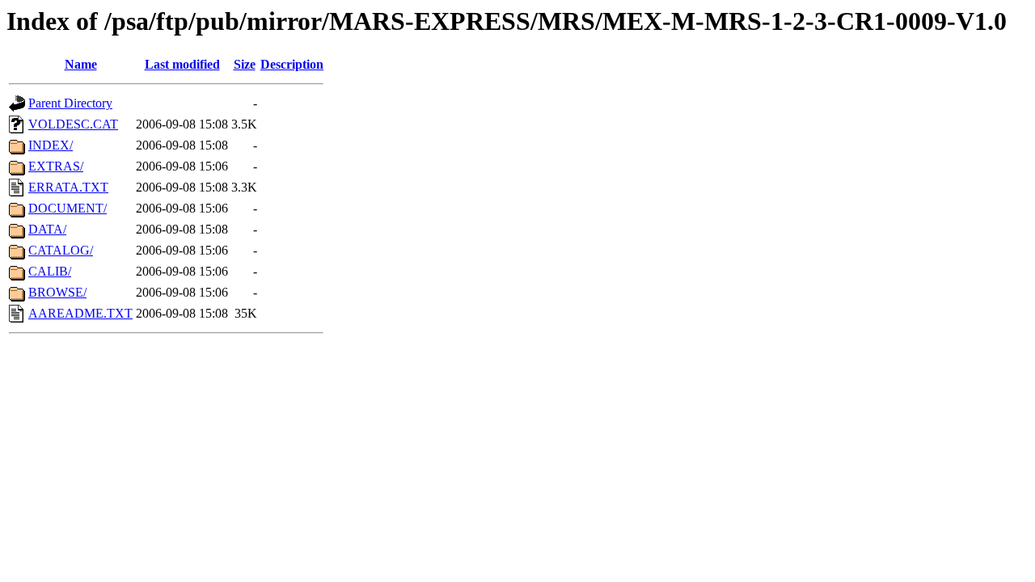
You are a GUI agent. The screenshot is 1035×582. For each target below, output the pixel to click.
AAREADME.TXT (80, 313)
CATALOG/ (60, 250)
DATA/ (47, 229)
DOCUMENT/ (67, 208)
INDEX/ (50, 145)
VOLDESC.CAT (73, 124)
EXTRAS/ (55, 166)
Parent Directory (70, 103)
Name (81, 64)
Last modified (182, 64)
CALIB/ (49, 271)
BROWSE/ (57, 292)
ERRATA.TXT (68, 187)
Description (291, 64)
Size (245, 64)
